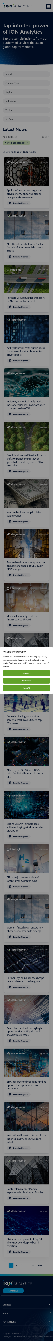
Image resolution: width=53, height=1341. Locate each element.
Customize (26, 680)
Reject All (26, 688)
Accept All (27, 673)
